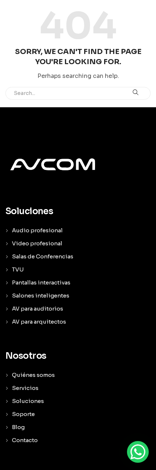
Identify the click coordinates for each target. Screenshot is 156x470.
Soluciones (28, 401)
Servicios (25, 387)
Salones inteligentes (40, 295)
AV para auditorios (37, 308)
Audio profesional (37, 230)
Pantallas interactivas (41, 282)
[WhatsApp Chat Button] (138, 452)
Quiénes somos (33, 374)
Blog (18, 427)
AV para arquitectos (39, 321)
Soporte (23, 414)
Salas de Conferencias (42, 256)
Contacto (25, 440)
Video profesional (37, 243)
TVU (18, 269)
